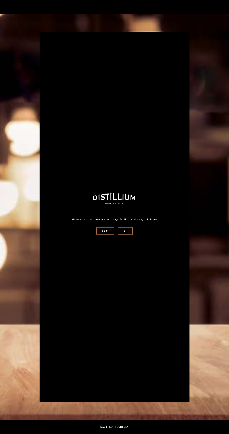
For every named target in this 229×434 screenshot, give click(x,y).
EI (125, 231)
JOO (105, 231)
